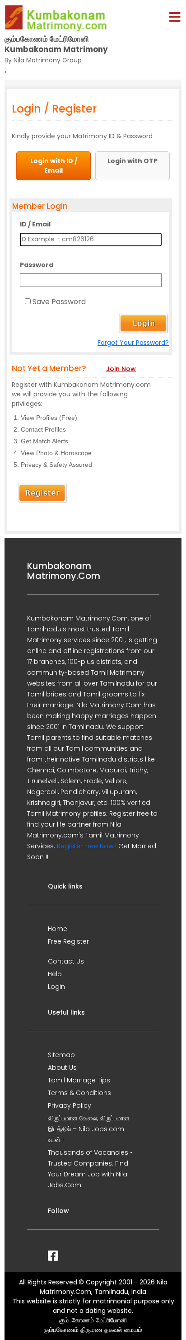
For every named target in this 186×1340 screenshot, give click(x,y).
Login (56, 986)
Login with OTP (132, 160)
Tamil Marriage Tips (79, 1080)
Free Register (68, 941)
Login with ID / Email (53, 165)
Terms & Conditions (79, 1092)
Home (57, 928)
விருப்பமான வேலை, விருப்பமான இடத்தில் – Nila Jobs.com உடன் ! (89, 1129)
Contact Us (66, 961)
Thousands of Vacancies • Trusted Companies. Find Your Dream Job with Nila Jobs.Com (90, 1169)
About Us (62, 1067)
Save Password (59, 301)
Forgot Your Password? (133, 342)
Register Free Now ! (86, 846)
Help (55, 973)
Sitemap (61, 1054)
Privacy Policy (69, 1105)
